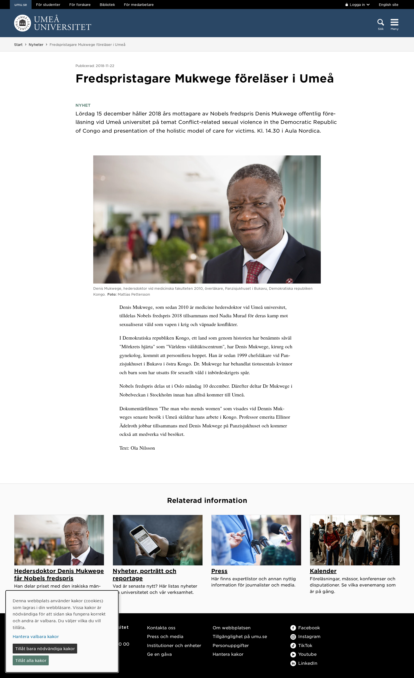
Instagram (309, 636)
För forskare (80, 4)
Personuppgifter (231, 645)
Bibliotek (107, 4)
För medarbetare (139, 4)
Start (18, 44)
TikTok (305, 645)
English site (389, 4)
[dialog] (62, 631)
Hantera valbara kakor (36, 636)
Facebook (309, 627)
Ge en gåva (159, 654)
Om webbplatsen (232, 627)
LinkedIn (307, 663)
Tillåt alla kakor (30, 660)
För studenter (48, 4)
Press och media (165, 636)
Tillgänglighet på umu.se (240, 636)
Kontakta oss (161, 627)
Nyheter (36, 44)
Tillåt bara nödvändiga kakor (45, 648)
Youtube (307, 654)
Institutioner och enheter (174, 645)
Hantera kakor (228, 654)
